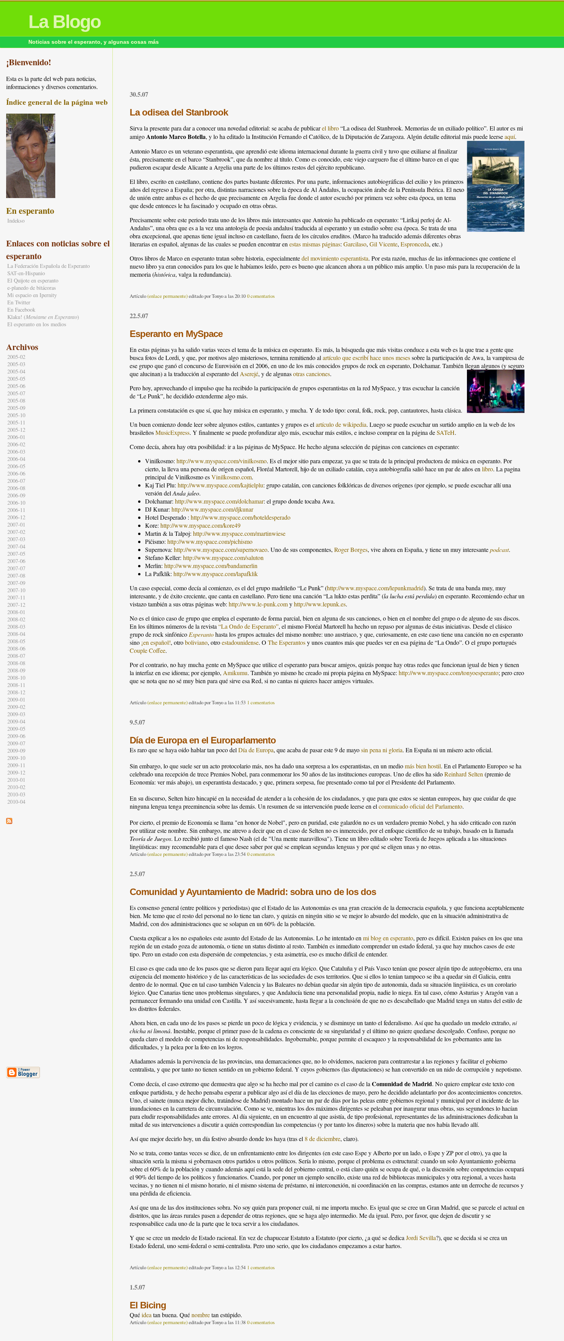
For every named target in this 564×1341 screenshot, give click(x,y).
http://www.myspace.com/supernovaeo (220, 549)
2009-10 (16, 757)
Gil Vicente (383, 244)
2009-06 (16, 736)
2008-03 (16, 626)
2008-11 (16, 685)
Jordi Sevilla (421, 1238)
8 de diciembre (322, 1139)
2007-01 (16, 524)
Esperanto (201, 634)
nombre (200, 1315)
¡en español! (156, 642)
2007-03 (16, 539)
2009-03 (16, 714)
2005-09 (16, 407)
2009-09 (16, 750)
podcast (499, 549)
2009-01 (16, 699)
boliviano (196, 642)
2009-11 (16, 765)
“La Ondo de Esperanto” (248, 626)
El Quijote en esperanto (32, 280)
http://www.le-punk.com (258, 604)
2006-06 (16, 473)
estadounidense (240, 642)
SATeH (446, 432)
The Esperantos (286, 642)
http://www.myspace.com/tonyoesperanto (448, 673)
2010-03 (16, 794)
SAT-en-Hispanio (26, 273)
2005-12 (16, 429)
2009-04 (16, 721)
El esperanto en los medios (36, 324)
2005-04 (16, 371)
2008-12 (16, 692)
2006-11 (16, 510)
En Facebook (21, 309)
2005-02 (16, 356)
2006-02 (16, 444)
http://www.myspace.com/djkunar (212, 509)
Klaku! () (43, 316)
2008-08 (16, 663)
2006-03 (16, 451)
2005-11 (16, 422)
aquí (510, 136)
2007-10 (16, 590)
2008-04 (16, 633)
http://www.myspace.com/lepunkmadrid (375, 588)
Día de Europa (256, 750)
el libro (330, 128)
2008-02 (16, 619)
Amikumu (235, 673)
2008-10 (16, 677)
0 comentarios (261, 295)
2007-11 (16, 597)
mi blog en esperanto (388, 938)
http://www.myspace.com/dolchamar (219, 501)
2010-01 (16, 779)
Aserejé (249, 374)
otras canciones (311, 374)
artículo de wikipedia (341, 424)
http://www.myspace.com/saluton (223, 557)
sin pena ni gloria (381, 750)
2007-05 (16, 553)
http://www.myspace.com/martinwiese (239, 533)
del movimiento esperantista (335, 258)
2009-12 (16, 772)
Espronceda (415, 244)
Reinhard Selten (463, 774)
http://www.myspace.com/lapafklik (215, 574)
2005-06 (16, 386)
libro (487, 469)
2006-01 (16, 437)
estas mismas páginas (314, 244)
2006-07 (16, 480)
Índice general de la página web (57, 102)
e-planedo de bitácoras (31, 287)
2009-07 (16, 743)
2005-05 (16, 378)
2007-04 (16, 546)
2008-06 (16, 648)
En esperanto (30, 210)
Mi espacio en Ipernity (32, 295)
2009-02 (16, 706)
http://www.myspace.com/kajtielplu (220, 485)
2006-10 (16, 502)
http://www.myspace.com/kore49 (200, 525)
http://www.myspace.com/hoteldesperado (240, 517)
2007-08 (16, 575)
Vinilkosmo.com (231, 477)
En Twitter (18, 302)
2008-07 (16, 655)
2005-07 (16, 393)
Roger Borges (351, 549)
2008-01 (16, 612)
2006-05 (16, 466)
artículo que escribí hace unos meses (366, 357)
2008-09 (16, 670)
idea (147, 1315)
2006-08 (16, 488)
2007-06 (16, 561)
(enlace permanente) (167, 295)
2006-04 (16, 458)
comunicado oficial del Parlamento (420, 806)
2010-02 (16, 787)
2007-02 (16, 531)
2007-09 (16, 582)
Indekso (16, 220)
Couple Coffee (147, 650)
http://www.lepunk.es (320, 604)
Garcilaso (354, 244)
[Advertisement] (327, 71)
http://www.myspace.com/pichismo (209, 541)
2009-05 (16, 728)
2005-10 (16, 415)
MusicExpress (172, 432)
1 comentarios (261, 702)
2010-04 (16, 801)
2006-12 (16, 517)
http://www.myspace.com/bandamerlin (210, 566)
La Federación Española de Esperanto (48, 265)
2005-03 (16, 364)
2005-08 (16, 400)
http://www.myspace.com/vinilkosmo (221, 461)
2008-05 (16, 641)
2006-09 (16, 495)
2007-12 (16, 604)
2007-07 (16, 568)
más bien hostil (423, 766)
